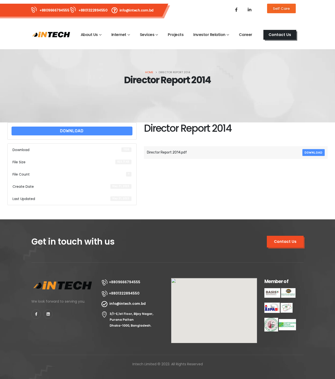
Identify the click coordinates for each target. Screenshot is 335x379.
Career (245, 34)
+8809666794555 (54, 10)
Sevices (147, 34)
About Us (89, 34)
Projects (175, 34)
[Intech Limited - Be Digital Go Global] (51, 34)
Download (72, 131)
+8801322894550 (92, 10)
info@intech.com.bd (136, 10)
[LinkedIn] (249, 9)
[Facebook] (236, 9)
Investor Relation (209, 34)
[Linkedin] (48, 314)
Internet (118, 34)
